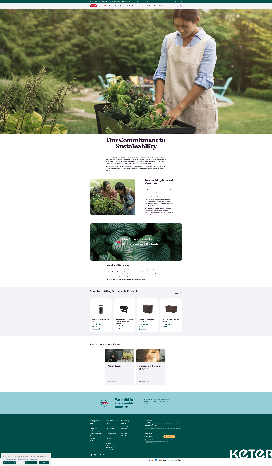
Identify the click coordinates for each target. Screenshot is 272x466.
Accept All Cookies (43, 462)
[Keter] (94, 5)
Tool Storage (162, 5)
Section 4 (164, 441)
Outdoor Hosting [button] (131, 5)
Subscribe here (96, 1)
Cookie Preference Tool (176, 464)
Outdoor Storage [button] (119, 5)
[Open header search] (174, 6)
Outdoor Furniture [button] (151, 5)
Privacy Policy (169, 439)
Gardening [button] (141, 5)
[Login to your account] (177, 6)
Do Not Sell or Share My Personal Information (141, 464)
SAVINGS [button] (104, 5)
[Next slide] (180, 293)
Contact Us (173, 1)
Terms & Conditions (150, 442)
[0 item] (181, 6)
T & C (144, 1)
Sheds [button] (110, 5)
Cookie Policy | (13, 459)
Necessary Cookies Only (31, 462)
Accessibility (157, 464)
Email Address (148, 433)
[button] (160, 441)
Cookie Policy (165, 464)
